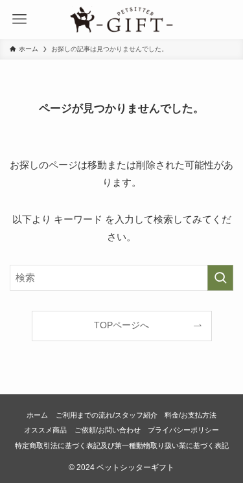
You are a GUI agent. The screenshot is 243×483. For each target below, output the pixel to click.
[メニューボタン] (19, 19)
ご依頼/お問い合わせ (108, 430)
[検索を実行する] (220, 278)
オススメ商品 (45, 430)
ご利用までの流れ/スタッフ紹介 (106, 415)
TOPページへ (121, 325)
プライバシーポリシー (183, 430)
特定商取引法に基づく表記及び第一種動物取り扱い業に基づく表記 (122, 445)
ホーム (37, 415)
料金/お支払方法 (190, 415)
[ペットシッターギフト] (122, 19)
